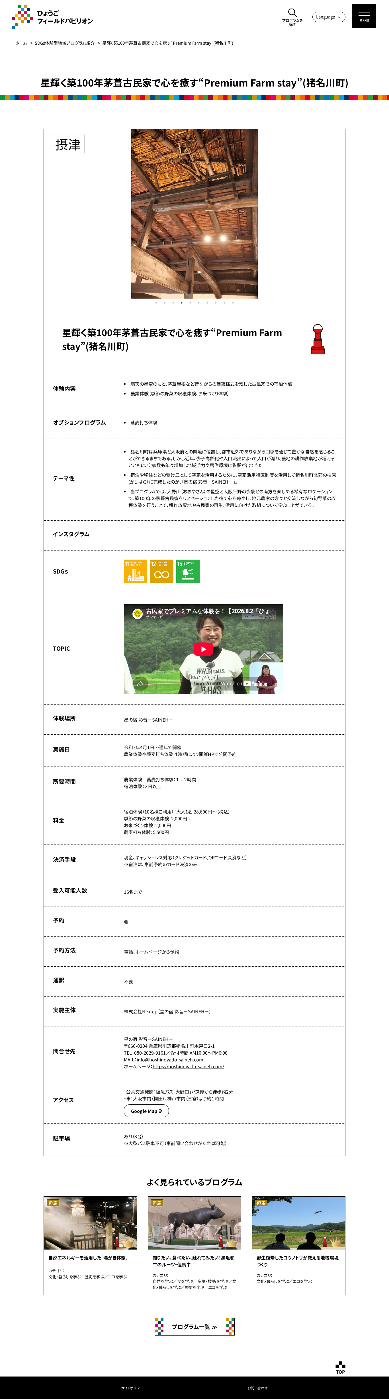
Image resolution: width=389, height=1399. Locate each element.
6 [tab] (199, 303)
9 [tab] (224, 303)
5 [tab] (190, 303)
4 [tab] (182, 303)
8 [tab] (216, 303)
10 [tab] (233, 303)
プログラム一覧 (192, 1326)
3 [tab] (173, 303)
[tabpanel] (194, 214)
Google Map (144, 1111)
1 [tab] (156, 303)
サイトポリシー (132, 1387)
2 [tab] (164, 303)
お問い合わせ (257, 1387)
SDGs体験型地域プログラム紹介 (65, 43)
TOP (340, 1371)
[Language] (328, 17)
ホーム (21, 43)
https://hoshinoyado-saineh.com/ (188, 1066)
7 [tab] (207, 303)
